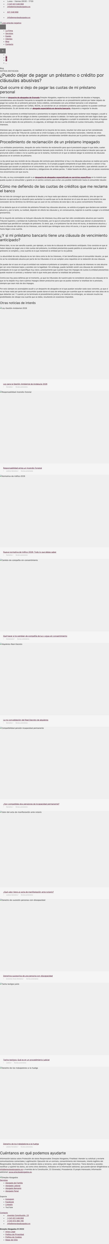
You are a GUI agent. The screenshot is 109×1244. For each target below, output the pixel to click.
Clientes (8, 39)
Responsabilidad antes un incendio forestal (22, 468)
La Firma (9, 31)
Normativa (9, 387)
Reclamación (10, 639)
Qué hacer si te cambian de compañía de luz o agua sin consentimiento (35, 636)
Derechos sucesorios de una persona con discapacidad (28, 976)
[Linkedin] (6, 60)
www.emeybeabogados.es (20, 1172)
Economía (9, 978)
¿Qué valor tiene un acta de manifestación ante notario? (28, 892)
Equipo (8, 36)
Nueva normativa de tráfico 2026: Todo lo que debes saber (29, 552)
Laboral (8, 1146)
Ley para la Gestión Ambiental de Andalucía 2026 (25, 384)
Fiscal (14, 978)
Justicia (8, 471)
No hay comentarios (22, 387)
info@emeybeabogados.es (11, 1169)
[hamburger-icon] (3, 27)
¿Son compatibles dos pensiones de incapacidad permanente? (31, 804)
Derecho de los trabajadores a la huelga (21, 1144)
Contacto (9, 44)
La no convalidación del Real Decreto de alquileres (25, 720)
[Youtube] (6, 63)
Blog (7, 41)
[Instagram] (6, 55)
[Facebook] (6, 57)
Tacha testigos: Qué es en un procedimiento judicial (26, 1060)
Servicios (9, 33)
